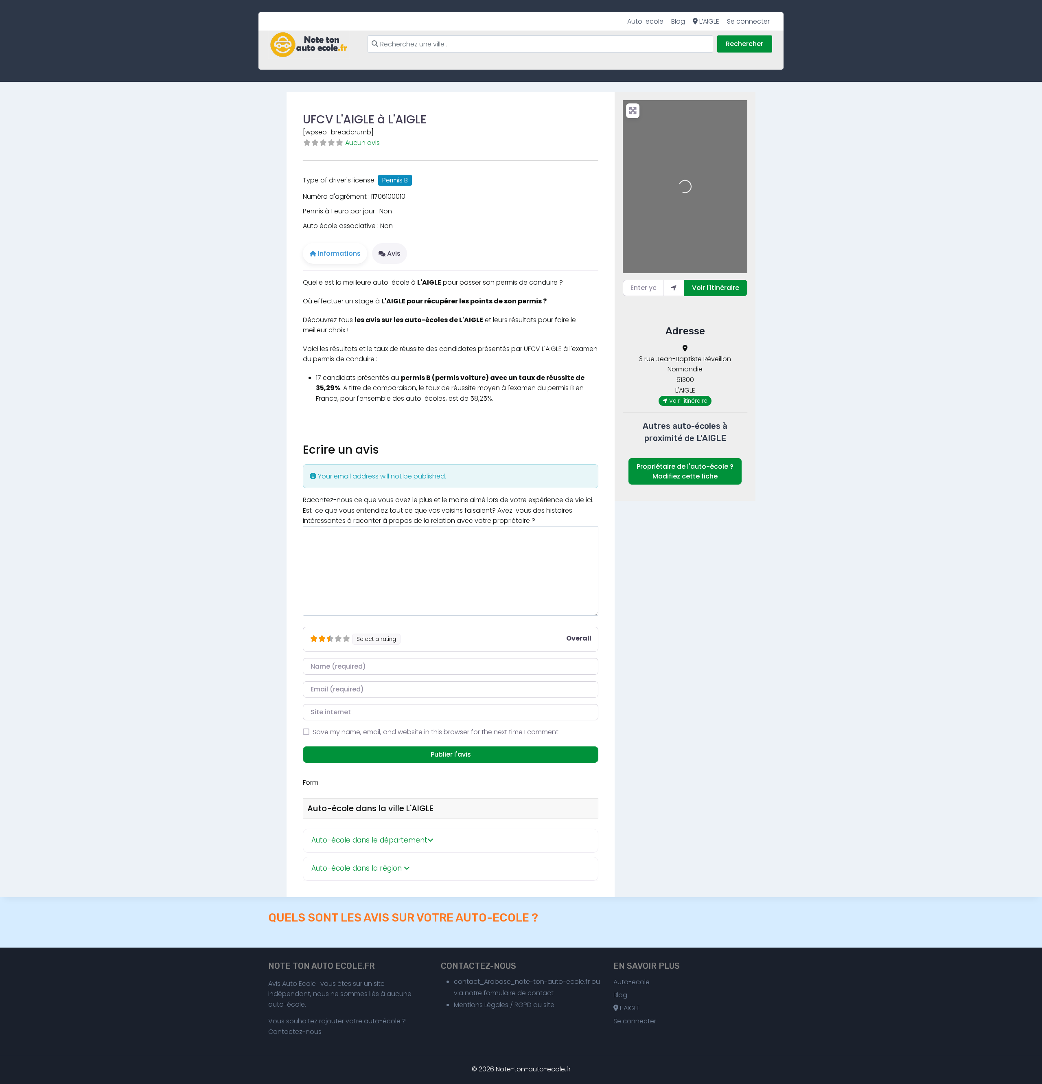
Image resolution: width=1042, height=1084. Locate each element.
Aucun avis (362, 142)
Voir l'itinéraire (715, 287)
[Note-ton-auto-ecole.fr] (309, 45)
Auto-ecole (645, 21)
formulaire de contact (519, 993)
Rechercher (744, 43)
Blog (678, 21)
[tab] (450, 840)
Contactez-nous (295, 1031)
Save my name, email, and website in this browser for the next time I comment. (436, 732)
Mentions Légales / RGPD (493, 1004)
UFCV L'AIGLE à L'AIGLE (365, 119)
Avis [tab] (394, 253)
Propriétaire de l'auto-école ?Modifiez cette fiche (685, 471)
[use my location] (673, 288)
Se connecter (748, 21)
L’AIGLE (708, 21)
